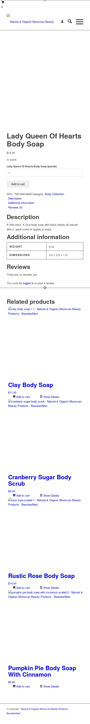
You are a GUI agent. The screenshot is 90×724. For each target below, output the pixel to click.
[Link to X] (74, 718)
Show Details (50, 397)
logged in (28, 283)
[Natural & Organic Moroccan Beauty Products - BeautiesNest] (37, 21)
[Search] (68, 21)
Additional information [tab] (21, 203)
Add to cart (18, 184)
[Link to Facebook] (67, 718)
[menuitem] (60, 21)
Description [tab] (15, 198)
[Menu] (77, 21)
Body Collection (54, 194)
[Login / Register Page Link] (60, 21)
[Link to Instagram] (80, 718)
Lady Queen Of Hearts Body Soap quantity (32, 166)
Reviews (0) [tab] (15, 207)
